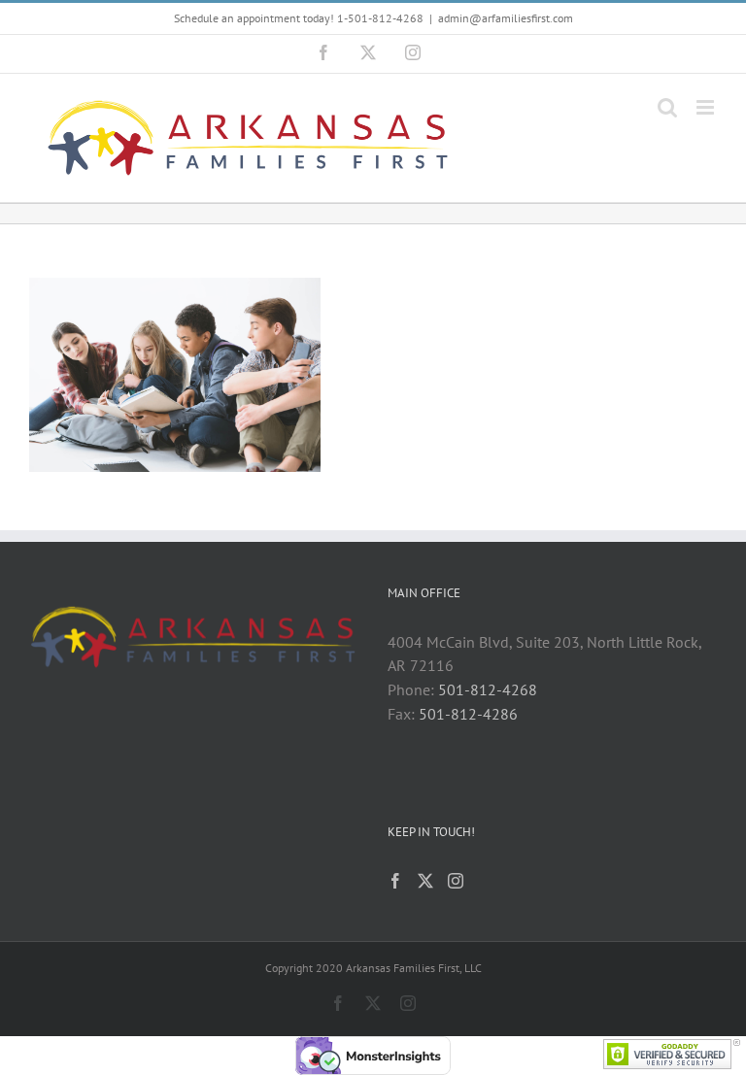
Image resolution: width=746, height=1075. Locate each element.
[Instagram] (455, 881)
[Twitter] (425, 881)
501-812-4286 (468, 713)
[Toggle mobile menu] (706, 107)
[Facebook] (395, 881)
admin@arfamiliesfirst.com (505, 18)
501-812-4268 (487, 689)
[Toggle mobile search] (667, 107)
